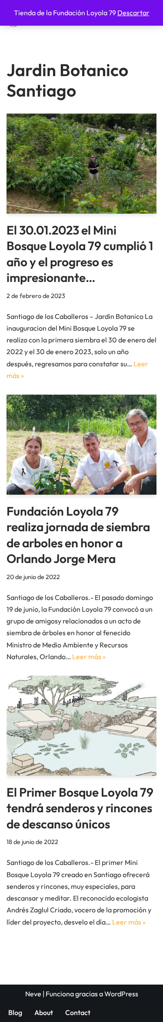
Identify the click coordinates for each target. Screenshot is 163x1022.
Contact (77, 1012)
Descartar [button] (133, 12)
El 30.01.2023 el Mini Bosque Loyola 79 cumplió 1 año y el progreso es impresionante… (80, 253)
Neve (33, 993)
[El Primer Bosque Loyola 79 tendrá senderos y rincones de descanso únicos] (81, 726)
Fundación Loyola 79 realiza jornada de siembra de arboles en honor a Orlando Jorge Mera (78, 534)
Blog (15, 1012)
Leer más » (89, 656)
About (43, 1012)
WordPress (121, 993)
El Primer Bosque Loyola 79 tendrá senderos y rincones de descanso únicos (80, 807)
